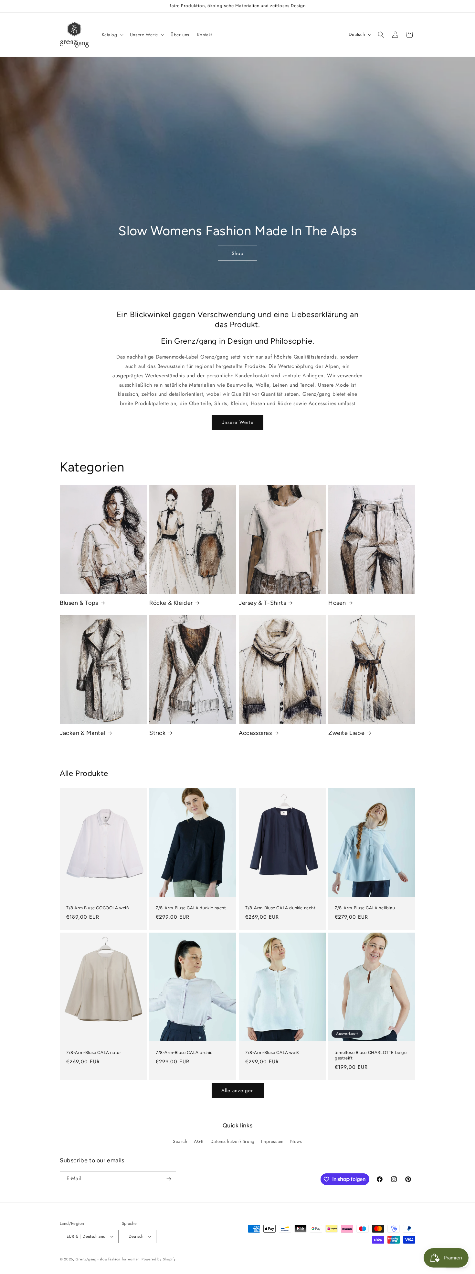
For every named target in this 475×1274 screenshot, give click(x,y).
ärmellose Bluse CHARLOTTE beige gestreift (371, 1055)
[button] (112, 34)
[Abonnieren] (169, 1178)
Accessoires (255, 733)
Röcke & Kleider (171, 602)
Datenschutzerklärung (232, 1141)
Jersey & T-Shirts (262, 602)
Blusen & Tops (79, 602)
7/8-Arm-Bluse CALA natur (93, 1052)
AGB (199, 1141)
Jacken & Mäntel (82, 733)
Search (180, 1141)
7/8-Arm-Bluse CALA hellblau (365, 908)
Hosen (337, 602)
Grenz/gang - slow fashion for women (108, 1259)
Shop (237, 253)
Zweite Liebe (346, 733)
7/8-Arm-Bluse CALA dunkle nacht (191, 908)
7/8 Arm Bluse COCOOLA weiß (97, 908)
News (296, 1141)
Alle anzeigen (237, 1090)
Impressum (272, 1141)
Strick (157, 733)
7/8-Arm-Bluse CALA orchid (184, 1052)
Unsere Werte (237, 422)
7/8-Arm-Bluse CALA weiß (272, 1052)
